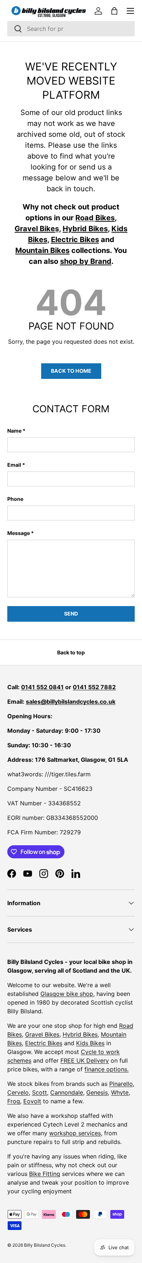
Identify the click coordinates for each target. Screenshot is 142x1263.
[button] (114, 11)
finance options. (106, 1069)
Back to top (71, 652)
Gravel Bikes (42, 1034)
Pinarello (121, 1083)
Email (14, 465)
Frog (13, 1101)
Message (18, 533)
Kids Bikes (90, 1043)
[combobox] (71, 28)
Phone (15, 499)
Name (14, 431)
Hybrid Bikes (80, 1034)
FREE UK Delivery (84, 1060)
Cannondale (66, 1092)
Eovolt (32, 1101)
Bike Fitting (44, 1173)
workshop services (75, 1133)
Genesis (97, 1092)
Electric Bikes (43, 1043)
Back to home (71, 371)
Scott (39, 1092)
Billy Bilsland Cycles (44, 1245)
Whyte (120, 1092)
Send (71, 613)
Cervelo (18, 1092)
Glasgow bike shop (66, 993)
